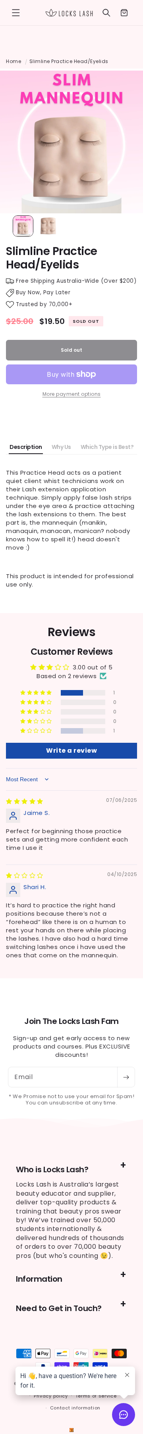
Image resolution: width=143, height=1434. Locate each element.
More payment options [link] (72, 394)
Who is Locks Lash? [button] (52, 1169)
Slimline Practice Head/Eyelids (68, 61)
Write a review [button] (71, 750)
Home (13, 61)
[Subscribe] (126, 1077)
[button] (16, 12)
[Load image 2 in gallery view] (48, 226)
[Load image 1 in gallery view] (23, 226)
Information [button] (39, 1278)
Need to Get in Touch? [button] (59, 1308)
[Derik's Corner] (71, 1430)
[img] (24, 801)
